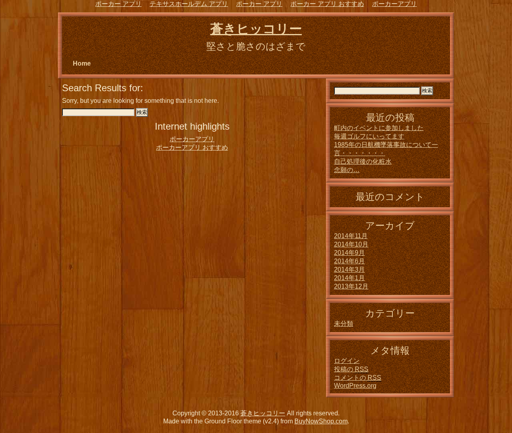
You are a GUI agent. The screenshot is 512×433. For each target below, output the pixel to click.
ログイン (347, 360)
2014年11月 (351, 236)
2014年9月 (349, 252)
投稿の (351, 369)
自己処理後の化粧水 (363, 161)
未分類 (343, 323)
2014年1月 (349, 278)
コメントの (357, 377)
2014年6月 (349, 261)
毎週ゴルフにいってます (369, 136)
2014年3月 (349, 269)
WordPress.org (355, 385)
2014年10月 (351, 244)
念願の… (347, 169)
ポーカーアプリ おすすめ (192, 147)
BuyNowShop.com (321, 421)
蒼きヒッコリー (256, 29)
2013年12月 (351, 286)
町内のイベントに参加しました (379, 127)
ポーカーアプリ (192, 139)
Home (82, 63)
